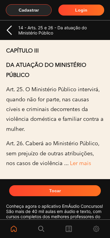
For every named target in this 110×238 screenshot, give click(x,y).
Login (81, 10)
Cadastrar (29, 10)
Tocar (55, 190)
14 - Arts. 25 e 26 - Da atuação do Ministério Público (52, 30)
